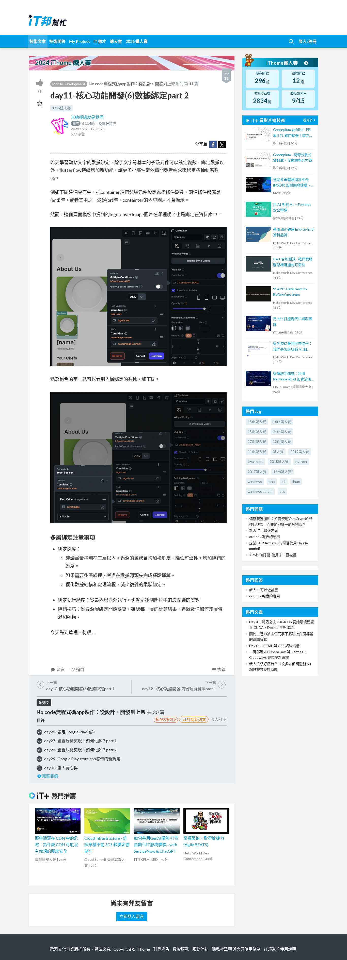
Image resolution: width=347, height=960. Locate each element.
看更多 (308, 120)
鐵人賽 (278, 451)
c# (284, 481)
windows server (260, 491)
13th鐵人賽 (257, 431)
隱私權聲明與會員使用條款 (236, 949)
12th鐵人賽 (282, 441)
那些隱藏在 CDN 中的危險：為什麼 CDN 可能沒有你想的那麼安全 (56, 844)
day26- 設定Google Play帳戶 (69, 731)
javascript (255, 461)
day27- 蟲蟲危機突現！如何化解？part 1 (80, 740)
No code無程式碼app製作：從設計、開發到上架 (132, 83)
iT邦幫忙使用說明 (280, 949)
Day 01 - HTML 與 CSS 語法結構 (274, 646)
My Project (79, 41)
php (272, 481)
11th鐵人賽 (257, 451)
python (301, 461)
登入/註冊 (308, 41)
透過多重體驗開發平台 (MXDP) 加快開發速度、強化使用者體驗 (292, 182)
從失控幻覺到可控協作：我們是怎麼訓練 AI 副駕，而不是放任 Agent (292, 346)
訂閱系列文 (196, 719)
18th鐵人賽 (282, 471)
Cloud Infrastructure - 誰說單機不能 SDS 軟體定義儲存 (107, 844)
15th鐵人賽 (257, 421)
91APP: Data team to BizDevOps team (290, 292)
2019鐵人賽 (299, 451)
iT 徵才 (99, 41)
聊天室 (116, 41)
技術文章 (37, 41)
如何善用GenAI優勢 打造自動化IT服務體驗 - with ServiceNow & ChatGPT (156, 844)
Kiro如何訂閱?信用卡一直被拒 (272, 555)
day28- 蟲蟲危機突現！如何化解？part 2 (80, 749)
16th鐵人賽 (61, 108)
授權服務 (181, 949)
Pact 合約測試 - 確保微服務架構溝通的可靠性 (292, 262)
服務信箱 (200, 949)
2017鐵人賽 (257, 471)
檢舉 (221, 669)
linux (296, 481)
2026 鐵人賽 (136, 41)
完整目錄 (50, 775)
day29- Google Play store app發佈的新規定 (82, 758)
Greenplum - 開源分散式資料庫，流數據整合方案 (292, 157)
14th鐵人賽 (282, 431)
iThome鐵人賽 (282, 63)
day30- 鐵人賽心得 (61, 767)
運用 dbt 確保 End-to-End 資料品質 (293, 232)
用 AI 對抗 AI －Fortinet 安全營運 (292, 207)
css (282, 491)
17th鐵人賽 (257, 441)
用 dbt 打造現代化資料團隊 (292, 321)
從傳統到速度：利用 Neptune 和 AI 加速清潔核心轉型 (292, 376)
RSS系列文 (168, 719)
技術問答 (57, 41)
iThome (143, 949)
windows (255, 481)
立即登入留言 (131, 916)
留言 (61, 669)
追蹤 (80, 669)
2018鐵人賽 (279, 461)
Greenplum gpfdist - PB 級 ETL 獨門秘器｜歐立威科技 (293, 132)
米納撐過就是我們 (87, 117)
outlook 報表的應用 (264, 536)
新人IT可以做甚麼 (263, 530)
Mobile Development (68, 84)
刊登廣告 (161, 949)
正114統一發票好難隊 (94, 123)
